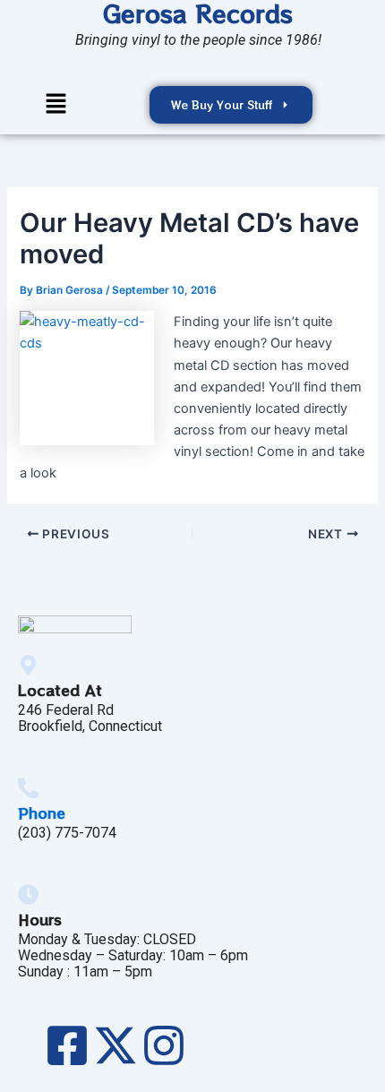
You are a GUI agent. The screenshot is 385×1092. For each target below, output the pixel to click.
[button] (56, 104)
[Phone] (28, 788)
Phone (41, 812)
